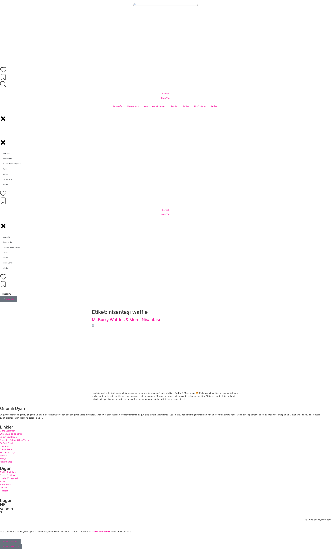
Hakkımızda (133, 106)
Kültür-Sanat (200, 106)
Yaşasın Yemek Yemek (155, 106)
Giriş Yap (165, 98)
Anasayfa (117, 106)
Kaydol (165, 93)
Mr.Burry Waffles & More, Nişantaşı (126, 319)
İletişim (214, 106)
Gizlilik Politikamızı (101, 531)
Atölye (186, 106)
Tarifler (174, 106)
